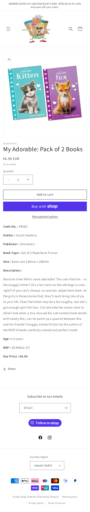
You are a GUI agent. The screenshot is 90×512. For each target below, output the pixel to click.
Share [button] (12, 369)
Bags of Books (28, 496)
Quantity (8, 171)
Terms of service (57, 503)
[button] (8, 28)
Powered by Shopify (48, 496)
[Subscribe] (66, 408)
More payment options (45, 216)
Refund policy (69, 496)
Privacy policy (36, 503)
